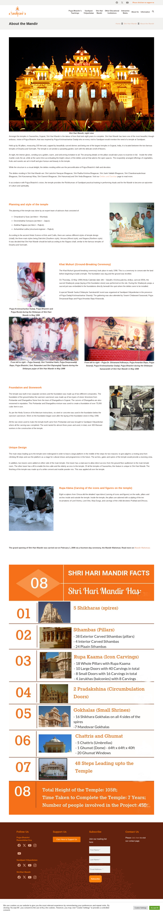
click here (136, 838)
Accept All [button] (154, 908)
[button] (153, 11)
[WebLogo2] (17, 11)
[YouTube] (127, 2)
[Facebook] (116, 2)
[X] (122, 2)
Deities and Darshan (108, 176)
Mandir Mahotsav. (142, 548)
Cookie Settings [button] (140, 908)
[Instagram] (34, 845)
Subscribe (95, 879)
